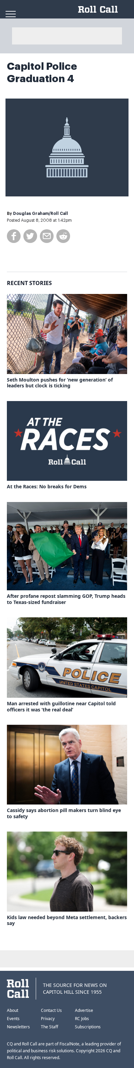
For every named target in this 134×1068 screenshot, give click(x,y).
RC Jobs (82, 1018)
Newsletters (18, 1027)
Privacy (48, 1018)
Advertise (84, 1010)
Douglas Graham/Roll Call (40, 213)
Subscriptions (88, 1027)
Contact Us (51, 1010)
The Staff (49, 1027)
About (12, 1010)
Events (13, 1018)
